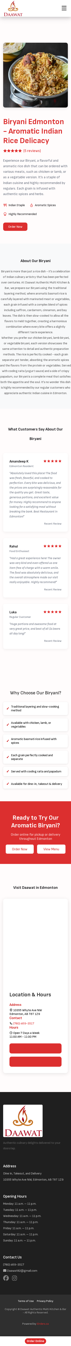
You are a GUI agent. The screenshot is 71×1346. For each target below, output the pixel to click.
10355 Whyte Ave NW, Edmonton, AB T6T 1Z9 (33, 1180)
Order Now (15, 227)
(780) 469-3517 (23, 1023)
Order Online (35, 1341)
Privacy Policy (45, 1301)
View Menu (51, 849)
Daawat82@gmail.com (21, 1271)
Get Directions (38, 1048)
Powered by (35, 1323)
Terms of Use (26, 1301)
